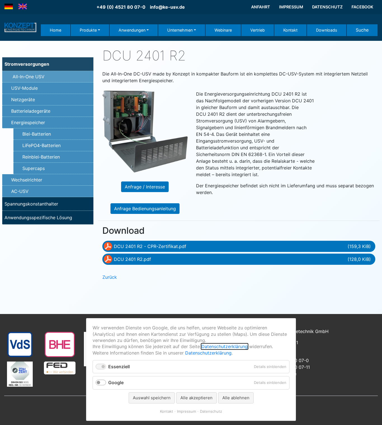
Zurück (109, 277)
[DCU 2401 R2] (145, 131)
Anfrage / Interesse (145, 187)
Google (116, 382)
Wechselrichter (26, 180)
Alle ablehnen (235, 397)
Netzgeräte (23, 99)
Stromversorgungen (26, 64)
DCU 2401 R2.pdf (242, 259)
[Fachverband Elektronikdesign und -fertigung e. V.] (59, 367)
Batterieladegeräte (30, 111)
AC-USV (20, 191)
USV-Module (24, 88)
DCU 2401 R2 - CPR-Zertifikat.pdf (242, 246)
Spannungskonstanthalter (31, 204)
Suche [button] (362, 30)
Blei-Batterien (36, 134)
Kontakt (166, 411)
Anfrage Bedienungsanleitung (145, 208)
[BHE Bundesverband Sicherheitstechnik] (60, 344)
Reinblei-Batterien (41, 157)
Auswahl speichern (152, 397)
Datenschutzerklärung (224, 346)
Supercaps (33, 168)
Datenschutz (211, 411)
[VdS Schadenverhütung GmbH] (19, 344)
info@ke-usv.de (167, 7)
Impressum (186, 411)
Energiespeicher (28, 122)
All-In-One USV (28, 76)
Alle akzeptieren (196, 397)
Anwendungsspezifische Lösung (38, 217)
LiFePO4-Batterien (41, 145)
